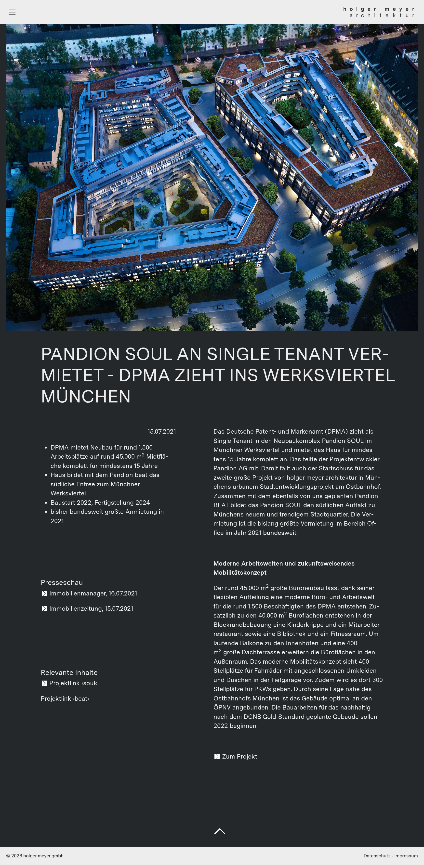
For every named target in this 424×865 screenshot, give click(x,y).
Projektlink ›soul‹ (73, 683)
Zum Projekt (239, 756)
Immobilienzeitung (75, 608)
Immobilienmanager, (78, 593)
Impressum (406, 856)
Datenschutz (377, 856)
